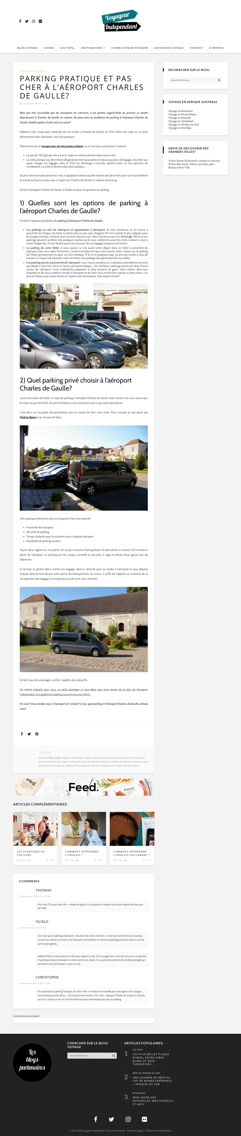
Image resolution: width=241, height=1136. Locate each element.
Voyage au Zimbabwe (181, 121)
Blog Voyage (28, 47)
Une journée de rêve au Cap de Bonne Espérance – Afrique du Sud (152, 1081)
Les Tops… (67, 47)
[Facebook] (20, 21)
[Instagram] (34, 21)
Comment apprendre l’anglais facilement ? (132, 853)
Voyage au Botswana (181, 111)
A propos (216, 47)
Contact (196, 47)
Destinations (91, 47)
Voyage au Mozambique (183, 114)
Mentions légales (135, 1130)
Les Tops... (138, 1050)
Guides (49, 47)
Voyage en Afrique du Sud (184, 124)
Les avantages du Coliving (31, 853)
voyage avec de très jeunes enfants (62, 146)
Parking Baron (28, 417)
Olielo (42, 921)
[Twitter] (27, 21)
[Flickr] (40, 21)
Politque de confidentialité (158, 1130)
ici (130, 236)
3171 (52, 860)
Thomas (44, 890)
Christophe (47, 977)
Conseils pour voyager (129, 47)
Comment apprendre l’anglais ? (81, 853)
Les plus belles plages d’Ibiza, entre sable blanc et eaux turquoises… (151, 1059)
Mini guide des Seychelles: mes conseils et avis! (153, 1101)
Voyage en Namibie (180, 128)
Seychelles (139, 1093)
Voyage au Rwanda (180, 117)
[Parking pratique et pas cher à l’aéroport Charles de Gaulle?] (35, 829)
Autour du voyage (169, 47)
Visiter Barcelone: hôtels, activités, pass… (192, 164)
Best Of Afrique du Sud (146, 1073)
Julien (45, 752)
